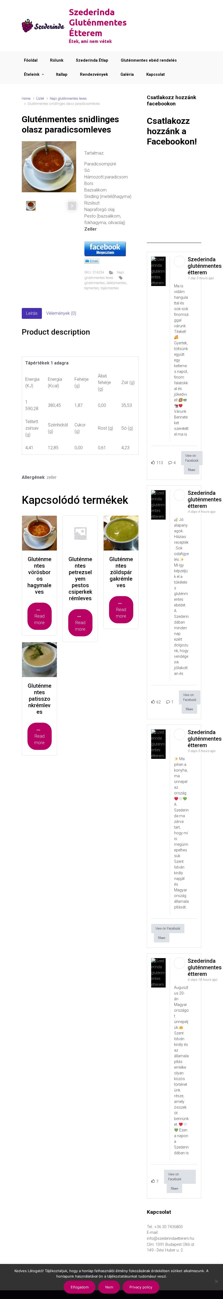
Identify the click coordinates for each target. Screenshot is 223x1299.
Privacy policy (140, 1287)
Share (191, 470)
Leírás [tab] (32, 313)
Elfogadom (80, 1287)
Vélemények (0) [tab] (61, 313)
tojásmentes (110, 288)
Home (26, 98)
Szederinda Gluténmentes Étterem (98, 22)
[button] (72, 166)
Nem (109, 1287)
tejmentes (91, 288)
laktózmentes (116, 283)
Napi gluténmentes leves (68, 98)
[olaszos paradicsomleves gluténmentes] (49, 166)
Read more (39, 619)
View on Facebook (192, 458)
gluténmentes (94, 283)
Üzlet (40, 98)
